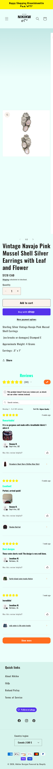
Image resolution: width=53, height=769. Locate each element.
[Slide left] (20, 239)
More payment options (26, 319)
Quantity (6, 284)
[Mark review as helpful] (47, 453)
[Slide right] (33, 239)
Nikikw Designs (21, 764)
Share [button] (9, 360)
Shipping (6, 279)
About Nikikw (12, 676)
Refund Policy (12, 690)
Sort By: (36, 409)
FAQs (7, 683)
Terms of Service (13, 697)
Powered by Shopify (37, 764)
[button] (6, 18)
